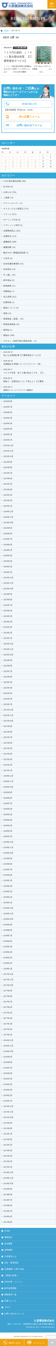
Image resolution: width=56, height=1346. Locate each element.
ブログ (7, 1307)
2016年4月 (7, 1084)
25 (13, 167)
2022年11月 (8, 649)
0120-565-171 (29, 103)
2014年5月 (7, 1211)
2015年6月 (7, 1139)
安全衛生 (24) (9, 269)
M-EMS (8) (8, 187)
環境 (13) (7, 313)
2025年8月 (7, 467)
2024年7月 (7, 539)
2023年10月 (8, 589)
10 (5, 161)
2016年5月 (7, 1079)
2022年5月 (7, 682)
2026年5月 (7, 418)
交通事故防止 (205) (11, 231)
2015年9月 (7, 1123)
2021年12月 (8, 710)
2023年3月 (7, 627)
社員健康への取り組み (14, 1269)
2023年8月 (7, 600)
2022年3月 (7, 693)
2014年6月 (7, 1205)
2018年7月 (7, 936)
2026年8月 (7, 401)
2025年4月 (7, 490)
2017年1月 (7, 1035)
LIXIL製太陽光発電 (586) (14, 181)
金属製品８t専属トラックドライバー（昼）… (23, 362)
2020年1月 (7, 836)
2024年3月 (7, 561)
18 (13, 164)
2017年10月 (8, 985)
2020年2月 (7, 831)
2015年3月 (7, 1156)
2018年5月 (7, 947)
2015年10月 (8, 1117)
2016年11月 (8, 1046)
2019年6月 (7, 875)
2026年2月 (7, 434)
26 (20, 167)
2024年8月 (7, 534)
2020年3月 (7, 826)
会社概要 (8, 1244)
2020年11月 (8, 781)
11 (13, 161)
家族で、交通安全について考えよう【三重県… (24, 379)
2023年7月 (7, 605)
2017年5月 (7, 1013)
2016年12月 (8, 1040)
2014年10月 (8, 1183)
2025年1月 (7, 506)
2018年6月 (7, 941)
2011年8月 (7, 1222)
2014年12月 (8, 1172)
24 (5, 167)
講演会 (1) (7, 330)
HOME (6, 31)
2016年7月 (7, 1068)
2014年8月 (7, 1194)
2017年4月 (7, 1018)
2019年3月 (7, 891)
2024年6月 (7, 545)
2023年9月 (7, 594)
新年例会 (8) (8, 280)
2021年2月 (7, 765)
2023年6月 (7, 611)
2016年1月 (7, 1101)
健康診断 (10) (9, 247)
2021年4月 (7, 754)
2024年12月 (8, 511)
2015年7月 (7, 1134)
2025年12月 (8, 445)
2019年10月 (8, 853)
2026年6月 (7, 412)
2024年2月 (7, 567)
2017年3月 (7, 1024)
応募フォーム (10, 1301)
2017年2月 (7, 1029)
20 (28, 164)
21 (35, 164)
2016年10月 (8, 1051)
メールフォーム (39, 1343)
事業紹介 (8, 1237)
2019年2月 (7, 897)
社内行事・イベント (13, 1282)
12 (20, 161)
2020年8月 (7, 798)
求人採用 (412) (9, 297)
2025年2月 (7, 500)
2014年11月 (8, 1178)
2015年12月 (8, 1106)
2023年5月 (7, 616)
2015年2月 (7, 1161)
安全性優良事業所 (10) (13, 264)
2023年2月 (7, 633)
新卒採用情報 (10, 1288)
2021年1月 (7, 770)
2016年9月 (7, 1057)
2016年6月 (7, 1073)
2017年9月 (7, 991)
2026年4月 (7, 423)
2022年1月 (7, 704)
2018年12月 (8, 908)
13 (28, 161)
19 (20, 164)
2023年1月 (7, 638)
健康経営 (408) (9, 242)
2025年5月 (7, 484)
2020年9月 (7, 792)
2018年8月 (7, 930)
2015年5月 (7, 1145)
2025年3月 (7, 495)
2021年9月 (7, 726)
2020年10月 (8, 787)
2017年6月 (7, 1007)
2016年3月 (7, 1090)
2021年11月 (8, 715)
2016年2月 (7, 1095)
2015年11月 (8, 1112)
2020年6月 (7, 809)
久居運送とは (10, 1256)
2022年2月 (7, 699)
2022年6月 (7, 677)
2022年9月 (7, 660)
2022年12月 (8, 644)
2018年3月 (7, 958)
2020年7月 (7, 803)
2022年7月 (7, 671)
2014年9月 (7, 1189)
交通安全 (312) (9, 236)
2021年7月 (7, 737)
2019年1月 (7, 903)
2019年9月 (7, 858)
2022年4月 (7, 688)
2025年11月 (8, 451)
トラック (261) (9, 214)
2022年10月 (8, 655)
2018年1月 (7, 969)
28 (35, 167)
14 (35, 161)
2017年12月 (8, 974)
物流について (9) (10, 308)
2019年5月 (7, 880)
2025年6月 (7, 478)
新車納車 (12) (9, 286)
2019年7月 (7, 870)
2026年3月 (7, 429)
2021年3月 (7, 759)
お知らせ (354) (9, 192)
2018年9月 (7, 925)
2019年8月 (7, 864)
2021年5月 (7, 748)
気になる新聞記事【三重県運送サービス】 (22, 353)
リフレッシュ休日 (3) (12, 225)
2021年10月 (8, 721)
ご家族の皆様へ (11, 1275)
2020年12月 (8, 776)
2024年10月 (8, 522)
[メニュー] (51, 4)
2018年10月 (8, 919)
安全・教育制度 (11, 1263)
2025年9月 (7, 462)
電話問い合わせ (15, 1343)
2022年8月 (7, 666)
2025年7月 (7, 473)
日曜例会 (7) (8, 291)
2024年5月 (7, 550)
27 (28, 167)
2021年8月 (7, 732)
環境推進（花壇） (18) (13, 319)
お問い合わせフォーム (29, 125)
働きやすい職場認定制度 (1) (15, 253)
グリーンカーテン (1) (12, 203)
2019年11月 (8, 847)
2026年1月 (7, 440)
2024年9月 (7, 528)
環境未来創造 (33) (11, 324)
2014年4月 (7, 1216)
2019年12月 (8, 842)
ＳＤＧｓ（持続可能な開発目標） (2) (19, 341)
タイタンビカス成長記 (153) (15, 209)
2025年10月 (8, 456)
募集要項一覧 (10, 1294)
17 (5, 164)
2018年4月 (7, 952)
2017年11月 (8, 980)
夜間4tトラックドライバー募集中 (18, 388)
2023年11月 (8, 583)
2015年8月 (7, 1128)
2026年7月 (7, 407)
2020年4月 (7, 820)
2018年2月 (7, 963)
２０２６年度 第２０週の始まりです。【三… (24, 371)
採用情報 (8, 1250)
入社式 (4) (7, 258)
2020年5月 (7, 814)
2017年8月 (7, 996)
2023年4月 (7, 622)
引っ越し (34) (9, 275)
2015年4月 (7, 1150)
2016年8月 (7, 1062)
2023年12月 (8, 578)
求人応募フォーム (29, 116)
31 (5, 170)
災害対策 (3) (8, 302)
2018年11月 (8, 914)
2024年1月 (7, 572)
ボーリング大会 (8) (11, 220)
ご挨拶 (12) (8, 198)
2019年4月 (7, 886)
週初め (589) (8, 335)
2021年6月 (7, 743)
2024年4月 (7, 555)
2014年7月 (7, 1200)
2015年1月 (7, 1167)
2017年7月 (7, 1002)
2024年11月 (8, 517)
